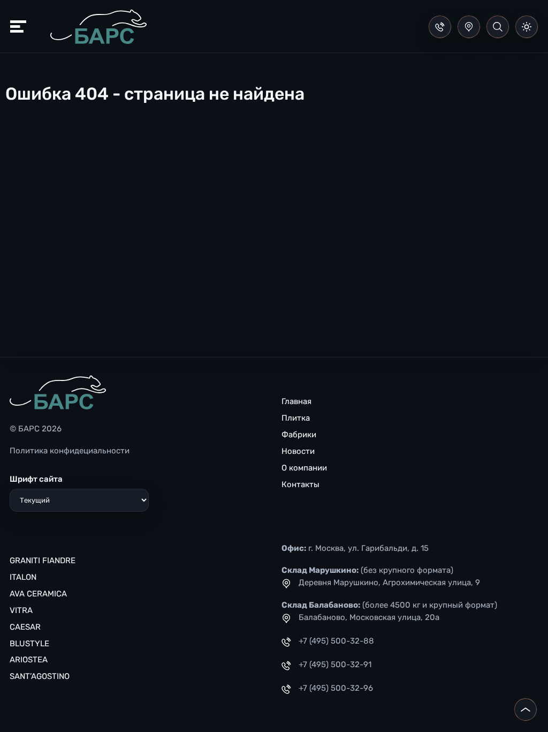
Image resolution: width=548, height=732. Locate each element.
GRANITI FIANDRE (42, 560)
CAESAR (25, 627)
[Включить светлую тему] (526, 27)
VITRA (21, 610)
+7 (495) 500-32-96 (336, 688)
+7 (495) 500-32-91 (335, 664)
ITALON (23, 577)
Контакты (300, 484)
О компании (304, 468)
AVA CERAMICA (38, 594)
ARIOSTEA (29, 659)
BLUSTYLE (29, 643)
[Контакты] (469, 27)
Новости (298, 451)
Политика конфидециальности (70, 450)
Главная (296, 401)
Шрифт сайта (36, 479)
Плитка (295, 418)
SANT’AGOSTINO (40, 676)
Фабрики (298, 434)
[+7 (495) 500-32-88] (440, 27)
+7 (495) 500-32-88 (336, 641)
